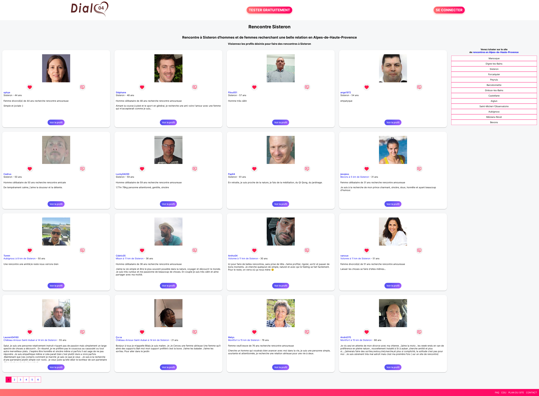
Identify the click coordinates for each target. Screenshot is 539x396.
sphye (7, 92)
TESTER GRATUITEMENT (269, 10)
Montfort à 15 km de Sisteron (243, 340)
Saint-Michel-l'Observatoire (494, 106)
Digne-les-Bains (494, 63)
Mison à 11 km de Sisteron (129, 258)
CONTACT (531, 392)
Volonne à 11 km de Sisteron (243, 258)
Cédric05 (121, 255)
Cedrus (7, 174)
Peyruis (494, 79)
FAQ (497, 392)
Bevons (494, 122)
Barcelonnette (494, 85)
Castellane (494, 95)
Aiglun (494, 101)
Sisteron (494, 69)
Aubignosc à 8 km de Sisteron (20, 258)
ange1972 (345, 92)
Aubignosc (494, 111)
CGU (503, 392)
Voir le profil (56, 122)
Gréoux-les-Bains (494, 90)
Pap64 (231, 174)
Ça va (119, 337)
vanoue (344, 255)
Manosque (494, 58)
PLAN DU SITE (516, 392)
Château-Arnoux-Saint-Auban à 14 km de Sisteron (30, 340)
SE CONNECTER (449, 10)
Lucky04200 (122, 174)
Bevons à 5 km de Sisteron (354, 176)
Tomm (7, 255)
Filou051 (232, 92)
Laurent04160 (11, 337)
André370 (345, 337)
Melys (231, 337)
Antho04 (232, 255)
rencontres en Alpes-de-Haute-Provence (496, 52)
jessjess (344, 174)
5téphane (121, 92)
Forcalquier (494, 74)
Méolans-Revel (494, 117)
